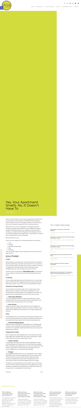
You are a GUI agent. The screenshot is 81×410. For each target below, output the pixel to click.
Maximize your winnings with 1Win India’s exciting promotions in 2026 (62, 237)
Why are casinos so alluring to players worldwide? (59, 264)
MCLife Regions (49, 6)
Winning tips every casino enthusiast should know (61, 255)
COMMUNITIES (40, 6)
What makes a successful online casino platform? (60, 230)
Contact (76, 6)
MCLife (58, 6)
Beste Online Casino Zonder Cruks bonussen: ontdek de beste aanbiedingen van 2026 (61, 273)
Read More (53, 234)
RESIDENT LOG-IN (67, 6)
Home (32, 6)
